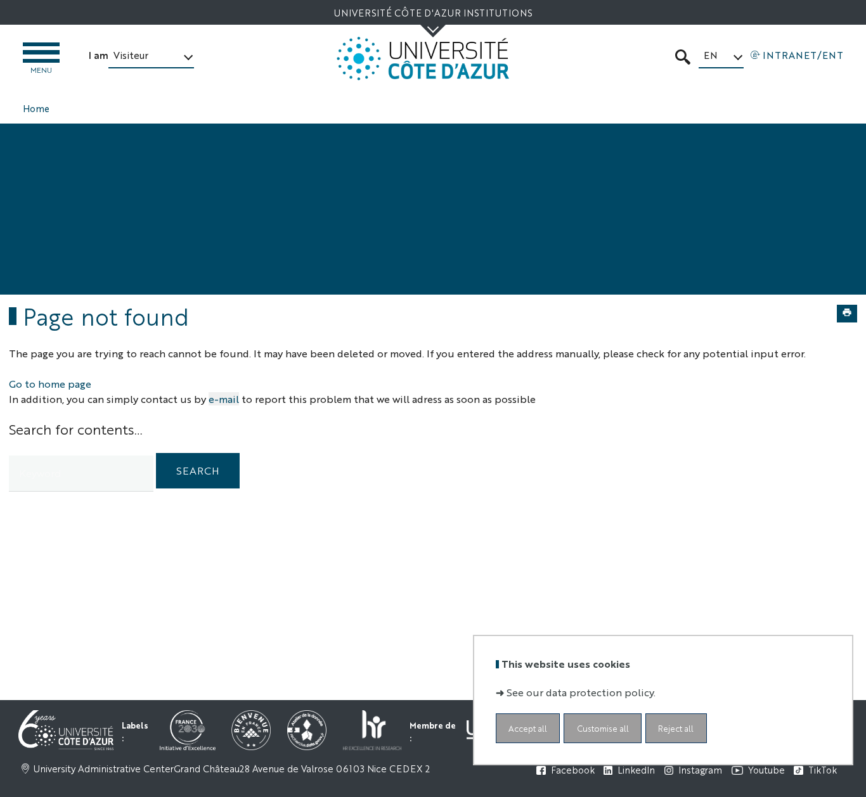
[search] (81, 474)
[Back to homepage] (423, 58)
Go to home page (50, 383)
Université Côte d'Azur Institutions (433, 12)
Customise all (603, 727)
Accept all (527, 727)
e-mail (224, 398)
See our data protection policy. (581, 691)
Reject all (676, 727)
